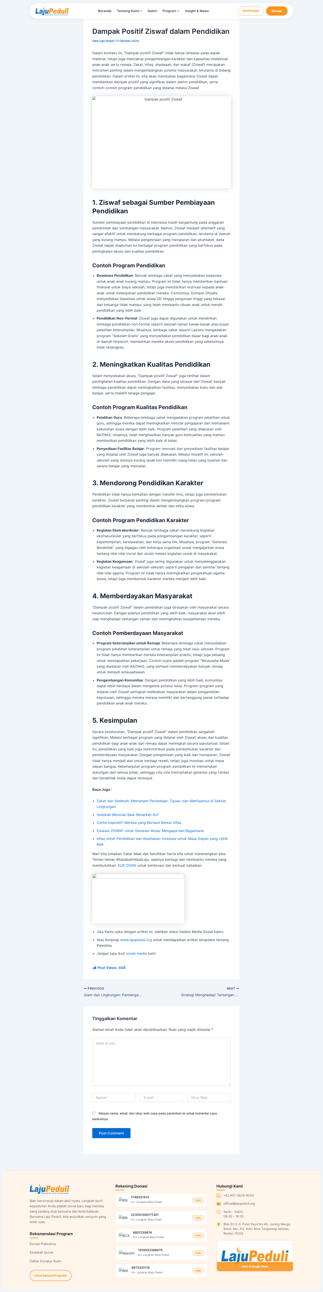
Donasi (277, 11)
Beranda (104, 11)
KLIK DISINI (127, 865)
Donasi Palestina (43, 1244)
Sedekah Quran (42, 1252)
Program (171, 11)
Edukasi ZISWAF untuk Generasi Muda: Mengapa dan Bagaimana (150, 830)
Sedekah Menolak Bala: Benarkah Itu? (128, 814)
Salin (198, 1200)
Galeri (152, 11)
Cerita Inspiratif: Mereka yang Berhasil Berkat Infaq (139, 822)
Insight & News (197, 11)
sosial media (136, 953)
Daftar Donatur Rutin (46, 1261)
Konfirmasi (251, 11)
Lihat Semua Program (50, 1275)
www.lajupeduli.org (136, 940)
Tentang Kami (129, 11)
